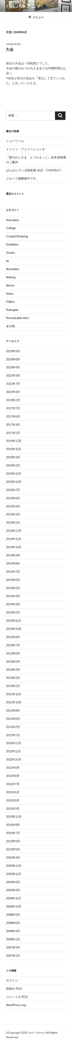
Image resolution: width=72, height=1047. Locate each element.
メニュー (38, 17)
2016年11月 (13, 449)
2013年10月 (14, 628)
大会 (10, 49)
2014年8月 (13, 563)
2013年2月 (13, 686)
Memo (10, 285)
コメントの (17, 996)
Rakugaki (12, 309)
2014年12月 (14, 530)
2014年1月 (13, 612)
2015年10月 (14, 481)
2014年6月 (13, 580)
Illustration (12, 269)
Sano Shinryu (36, 1032)
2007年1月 (13, 955)
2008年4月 (13, 931)
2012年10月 (14, 702)
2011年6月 (13, 792)
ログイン (12, 980)
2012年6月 (13, 718)
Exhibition (12, 244)
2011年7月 (13, 784)
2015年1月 (13, 522)
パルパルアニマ (23, 6)
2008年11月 (13, 898)
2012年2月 (13, 727)
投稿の (14, 988)
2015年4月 (13, 506)
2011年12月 (13, 743)
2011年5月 (13, 800)
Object (10, 301)
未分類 (10, 326)
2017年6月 (13, 416)
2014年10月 (14, 547)
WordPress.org (16, 1005)
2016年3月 (13, 457)
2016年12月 (14, 440)
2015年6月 (13, 498)
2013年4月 (13, 669)
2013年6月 (13, 653)
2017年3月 (13, 424)
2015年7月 (13, 490)
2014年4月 (13, 596)
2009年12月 (14, 865)
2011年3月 (13, 808)
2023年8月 (13, 359)
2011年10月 (13, 759)
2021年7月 (13, 383)
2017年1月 (13, 433)
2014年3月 (13, 604)
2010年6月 (13, 841)
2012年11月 (13, 694)
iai (7, 260)
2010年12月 (14, 816)
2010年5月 (13, 849)
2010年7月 (13, 833)
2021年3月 (13, 392)
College (11, 228)
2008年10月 (14, 906)
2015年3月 (13, 514)
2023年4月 (13, 367)
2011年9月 (13, 767)
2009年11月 (13, 874)
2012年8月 (13, 710)
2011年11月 (13, 751)
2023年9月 (13, 351)
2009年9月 (13, 882)
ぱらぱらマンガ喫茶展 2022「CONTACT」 (35, 170)
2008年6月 (13, 923)
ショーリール (15, 141)
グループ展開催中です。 (22, 178)
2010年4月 (13, 857)
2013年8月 (13, 637)
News (10, 293)
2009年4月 (13, 890)
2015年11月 (13, 473)
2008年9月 (13, 914)
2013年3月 (13, 677)
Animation (12, 220)
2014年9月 (13, 555)
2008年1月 (13, 939)
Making (11, 277)
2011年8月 (13, 776)
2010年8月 (13, 824)
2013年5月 (13, 661)
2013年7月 (13, 645)
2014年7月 (13, 571)
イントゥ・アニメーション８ (25, 149)
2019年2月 (13, 400)
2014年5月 (13, 588)
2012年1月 (13, 735)
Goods (10, 252)
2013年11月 (13, 620)
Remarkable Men (17, 318)
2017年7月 (13, 408)
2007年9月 (13, 947)
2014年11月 (13, 539)
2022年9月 (13, 375)
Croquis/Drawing (17, 236)
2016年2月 (13, 465)
